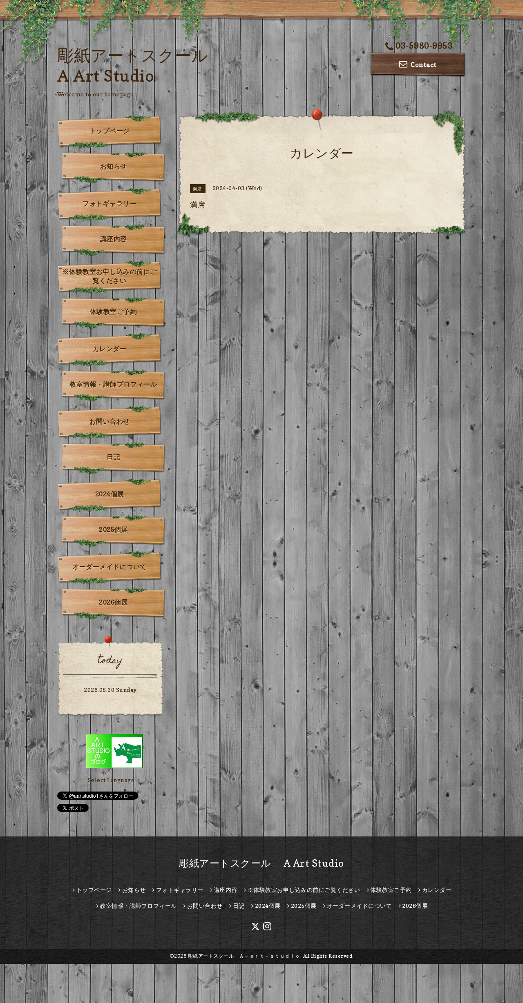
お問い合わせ (109, 421)
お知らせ (113, 166)
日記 (113, 457)
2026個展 (113, 602)
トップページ (109, 131)
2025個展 (113, 529)
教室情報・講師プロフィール (113, 384)
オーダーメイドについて (109, 567)
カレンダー (110, 349)
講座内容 (113, 239)
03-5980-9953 (424, 46)
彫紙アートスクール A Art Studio (261, 863)
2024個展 (109, 494)
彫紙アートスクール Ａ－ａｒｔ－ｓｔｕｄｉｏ (244, 956)
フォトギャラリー (109, 203)
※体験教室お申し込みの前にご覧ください (110, 276)
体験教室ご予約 (113, 311)
